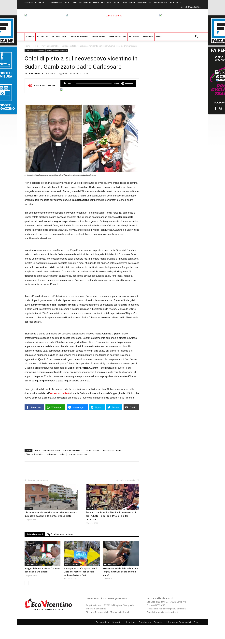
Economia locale (54, 2)
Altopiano (134, 36)
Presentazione (102, 622)
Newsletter (117, 622)
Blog (124, 2)
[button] (196, 36)
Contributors (145, 622)
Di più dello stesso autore (60, 534)
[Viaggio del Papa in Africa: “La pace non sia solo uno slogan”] (42, 553)
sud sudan (51, 454)
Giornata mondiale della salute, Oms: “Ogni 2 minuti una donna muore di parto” (121, 571)
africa (37, 450)
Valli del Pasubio (72, 564)
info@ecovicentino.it (168, 612)
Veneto (159, 36)
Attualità (39, 2)
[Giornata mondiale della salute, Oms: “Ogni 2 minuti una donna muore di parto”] (121, 553)
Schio (35, 46)
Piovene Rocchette (50, 46)
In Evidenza (39, 50)
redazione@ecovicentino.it (172, 608)
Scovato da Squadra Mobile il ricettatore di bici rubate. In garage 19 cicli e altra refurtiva (111, 516)
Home (27, 46)
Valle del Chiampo (79, 36)
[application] (98, 83)
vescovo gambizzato (78, 454)
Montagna (106, 2)
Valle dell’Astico (117, 36)
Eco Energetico (144, 2)
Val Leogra (42, 36)
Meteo (117, 2)
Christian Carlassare (72, 450)
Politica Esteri (31, 564)
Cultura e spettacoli (89, 2)
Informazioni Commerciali (179, 622)
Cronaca (29, 2)
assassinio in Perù (60, 393)
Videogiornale (160, 2)
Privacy (197, 622)
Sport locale (71, 2)
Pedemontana (98, 36)
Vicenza (30, 36)
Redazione (131, 622)
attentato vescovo (51, 450)
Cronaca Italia (110, 564)
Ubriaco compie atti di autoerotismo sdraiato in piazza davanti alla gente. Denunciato (51, 514)
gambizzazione (92, 450)
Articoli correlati (35, 534)
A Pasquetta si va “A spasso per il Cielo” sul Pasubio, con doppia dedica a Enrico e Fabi (80, 571)
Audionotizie (176, 2)
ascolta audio (64, 83)
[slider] (129, 83)
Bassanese (148, 36)
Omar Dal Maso (35, 73)
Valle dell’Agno (59, 36)
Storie (132, 2)
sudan (62, 454)
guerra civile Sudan (112, 450)
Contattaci (158, 622)
